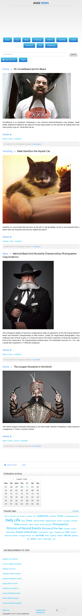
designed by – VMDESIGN (41, 611)
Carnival (29, 516)
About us (6, 610)
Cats (11, 241)
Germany (66, 521)
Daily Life (12, 520)
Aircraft (13, 516)
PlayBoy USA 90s (9, 569)
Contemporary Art (71, 516)
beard (5, 139)
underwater (47, 539)
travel (39, 539)
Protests (67, 529)
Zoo (33, 535)
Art (18, 516)
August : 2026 (22, 479)
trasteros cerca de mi (10, 588)
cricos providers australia (12, 603)
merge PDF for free (10, 583)
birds (47, 535)
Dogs (23, 521)
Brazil (22, 516)
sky (28, 539)
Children (53, 516)
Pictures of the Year (52, 528)
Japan (31, 524)
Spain (51, 532)
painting (75, 535)
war (54, 539)
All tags (75, 511)
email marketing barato (11, 593)
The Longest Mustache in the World (33, 366)
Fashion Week (50, 521)
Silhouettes (10, 532)
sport (33, 538)
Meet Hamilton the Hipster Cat (33, 151)
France (59, 521)
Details (6, 134)
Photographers (61, 524)
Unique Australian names (12, 579)
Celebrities (43, 516)
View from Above (11, 535)
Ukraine (73, 532)
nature (67, 535)
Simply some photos (26, 532)
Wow (5, 253)
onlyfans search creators (12, 574)
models (60, 535)
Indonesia (24, 524)
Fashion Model (38, 521)
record (16, 441)
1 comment (36, 246)
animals (5, 241)
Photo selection (46, 524)
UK (63, 532)
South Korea (43, 532)
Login (23, 60)
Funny (6, 69)
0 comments (36, 144)
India (16, 524)
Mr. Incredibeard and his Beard (30, 69)
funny (10, 139)
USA (67, 532)
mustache (17, 139)
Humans (74, 521)
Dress (29, 520)
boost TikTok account (10, 598)
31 (27, 487)
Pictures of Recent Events (24, 528)
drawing (53, 535)
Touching (7, 151)
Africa (6, 516)
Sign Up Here (10, 60)
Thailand (57, 532)
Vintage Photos (25, 535)
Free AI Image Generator (12, 564)
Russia (73, 529)
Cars (34, 516)
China (60, 516)
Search (73, 54)
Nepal (36, 524)
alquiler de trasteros (10, 559)
